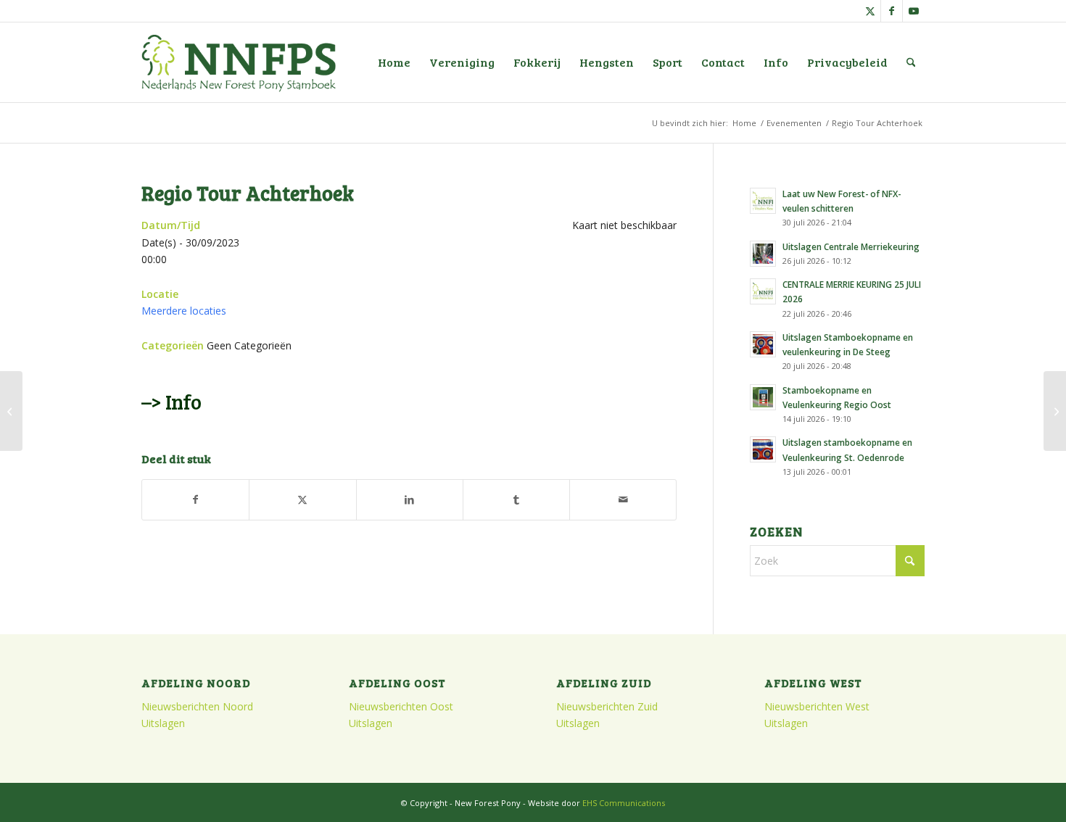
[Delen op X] (302, 499)
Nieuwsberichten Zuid (607, 706)
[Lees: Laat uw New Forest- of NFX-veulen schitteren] (763, 201)
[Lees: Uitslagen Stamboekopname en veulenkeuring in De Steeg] (763, 344)
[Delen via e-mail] (623, 499)
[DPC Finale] (11, 411)
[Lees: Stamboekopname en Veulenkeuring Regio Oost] (763, 397)
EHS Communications (623, 802)
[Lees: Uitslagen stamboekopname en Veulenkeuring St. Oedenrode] (763, 449)
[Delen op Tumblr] (516, 499)
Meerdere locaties (183, 310)
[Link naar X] (869, 11)
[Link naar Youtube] (914, 11)
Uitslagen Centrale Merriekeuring (851, 246)
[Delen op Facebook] (195, 499)
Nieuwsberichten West (816, 706)
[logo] (238, 62)
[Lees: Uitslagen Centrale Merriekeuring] (763, 254)
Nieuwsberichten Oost (401, 706)
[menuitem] (394, 62)
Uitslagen (163, 723)
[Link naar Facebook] (891, 11)
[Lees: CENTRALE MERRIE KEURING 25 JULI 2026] (763, 291)
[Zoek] (911, 62)
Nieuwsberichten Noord (197, 706)
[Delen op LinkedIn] (410, 499)
